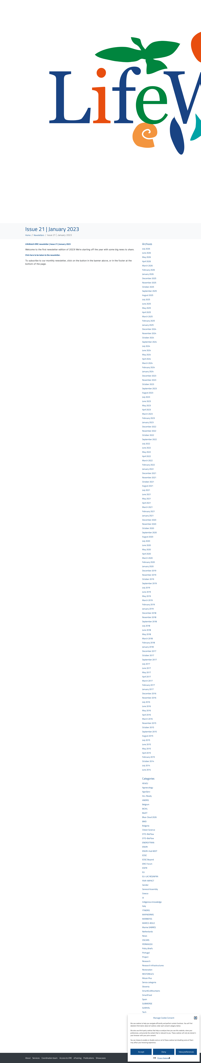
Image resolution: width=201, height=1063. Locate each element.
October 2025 (148, 286)
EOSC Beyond (148, 859)
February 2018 (148, 642)
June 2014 (146, 769)
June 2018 (146, 630)
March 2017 (147, 680)
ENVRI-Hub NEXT (149, 851)
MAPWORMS (148, 914)
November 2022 (149, 430)
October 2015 (148, 727)
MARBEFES (147, 918)
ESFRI (144, 867)
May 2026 (146, 257)
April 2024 (146, 358)
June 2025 (146, 303)
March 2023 (147, 413)
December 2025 (149, 278)
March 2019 (147, 600)
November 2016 (149, 697)
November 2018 (149, 617)
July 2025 (146, 299)
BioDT (144, 812)
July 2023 (146, 397)
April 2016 (146, 714)
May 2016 (146, 710)
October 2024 (148, 337)
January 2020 (148, 566)
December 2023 (149, 375)
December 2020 (149, 519)
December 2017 (149, 651)
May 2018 (146, 634)
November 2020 (149, 524)
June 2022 (146, 447)
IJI (143, 897)
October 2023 (148, 384)
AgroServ (146, 791)
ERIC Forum (147, 863)
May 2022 (146, 452)
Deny (163, 1051)
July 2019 (146, 587)
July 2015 (146, 740)
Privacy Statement (163, 1058)
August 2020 (147, 536)
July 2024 (146, 346)
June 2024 (146, 350)
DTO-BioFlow (148, 834)
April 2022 (146, 456)
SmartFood (147, 995)
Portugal (146, 952)
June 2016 (146, 706)
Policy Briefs (147, 948)
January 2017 (148, 689)
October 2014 (148, 761)
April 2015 (146, 752)
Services (36, 1058)
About (27, 1058)
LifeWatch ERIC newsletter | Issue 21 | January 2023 (48, 244)
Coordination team (50, 1058)
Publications (88, 1058)
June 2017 (146, 668)
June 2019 (146, 591)
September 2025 (149, 291)
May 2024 (146, 354)
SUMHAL (146, 1007)
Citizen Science (148, 829)
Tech (144, 1012)
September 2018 (149, 621)
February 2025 (148, 320)
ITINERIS (146, 910)
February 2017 (148, 685)
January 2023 (148, 422)
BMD (144, 821)
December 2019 (149, 570)
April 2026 (146, 261)
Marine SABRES (149, 927)
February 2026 (148, 269)
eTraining (77, 1058)
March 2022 (147, 460)
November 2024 (149, 333)
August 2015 (147, 735)
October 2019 (148, 579)
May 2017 (146, 672)
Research (146, 961)
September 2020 (149, 532)
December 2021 (149, 473)
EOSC (144, 855)
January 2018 (148, 646)
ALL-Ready (147, 795)
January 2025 (148, 325)
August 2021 (147, 485)
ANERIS (145, 800)
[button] (195, 1018)
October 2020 (148, 528)
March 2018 (147, 638)
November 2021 (149, 477)
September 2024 (149, 341)
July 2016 (146, 702)
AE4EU (145, 783)
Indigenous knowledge (152, 902)
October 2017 (148, 655)
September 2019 (149, 583)
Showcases (101, 1058)
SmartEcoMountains (151, 990)
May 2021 (146, 498)
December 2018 (149, 613)
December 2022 (149, 426)
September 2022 (149, 439)
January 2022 (148, 469)
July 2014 (146, 765)
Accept (141, 1051)
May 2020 (146, 549)
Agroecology (147, 787)
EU (143, 872)
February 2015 (148, 757)
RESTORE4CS (148, 974)
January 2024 (148, 371)
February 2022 (148, 464)
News (144, 935)
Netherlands (147, 931)
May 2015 (146, 748)
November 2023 (149, 380)
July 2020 (146, 541)
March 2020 (147, 558)
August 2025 (147, 295)
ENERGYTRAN (148, 842)
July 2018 (146, 625)
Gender (145, 884)
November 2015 (149, 723)
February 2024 (148, 367)
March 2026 (147, 265)
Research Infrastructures (153, 965)
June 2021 (146, 494)
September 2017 (149, 659)
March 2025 (147, 316)
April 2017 (146, 676)
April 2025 (146, 312)
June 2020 (146, 545)
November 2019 (149, 574)
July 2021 (146, 490)
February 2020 (148, 562)
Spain (144, 999)
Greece (145, 893)
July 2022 (146, 443)
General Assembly (150, 889)
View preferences (186, 1051)
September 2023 (149, 388)
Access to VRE (65, 1058)
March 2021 (147, 507)
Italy (144, 906)
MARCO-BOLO (148, 923)
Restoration (147, 969)
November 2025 (149, 282)
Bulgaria (145, 825)
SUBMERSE (147, 1003)
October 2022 (148, 435)
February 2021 (148, 511)
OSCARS (145, 940)
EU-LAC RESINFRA (150, 876)
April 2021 (146, 502)
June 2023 (146, 401)
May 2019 (146, 596)
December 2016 (149, 693)
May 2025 (146, 308)
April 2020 (146, 553)
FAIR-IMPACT (148, 880)
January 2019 (148, 608)
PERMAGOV (147, 944)
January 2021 (148, 515)
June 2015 (146, 744)
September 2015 (149, 731)
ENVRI (145, 846)
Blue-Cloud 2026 (149, 817)
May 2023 (146, 405)
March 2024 (147, 363)
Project (145, 956)
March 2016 (147, 718)
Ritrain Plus (147, 978)
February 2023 (148, 418)
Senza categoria (149, 982)
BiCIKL (145, 808)
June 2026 (146, 252)
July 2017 (146, 663)
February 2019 (148, 604)
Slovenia (145, 986)
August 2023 (147, 392)
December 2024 (149, 329)
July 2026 (146, 248)
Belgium (145, 804)
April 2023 (146, 409)
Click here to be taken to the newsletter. (42, 255)
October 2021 (148, 481)
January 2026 (148, 274)
